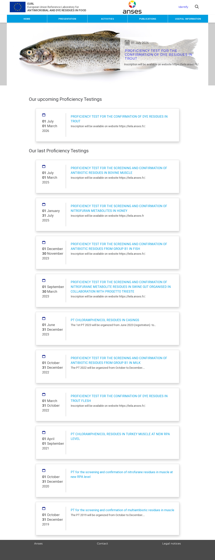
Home (27, 18)
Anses (38, 543)
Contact (102, 543)
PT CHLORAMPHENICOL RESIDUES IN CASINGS (105, 320)
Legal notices (171, 543)
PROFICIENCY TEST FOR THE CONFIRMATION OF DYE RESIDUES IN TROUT (158, 54)
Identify (183, 6)
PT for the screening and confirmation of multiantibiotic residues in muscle (122, 510)
